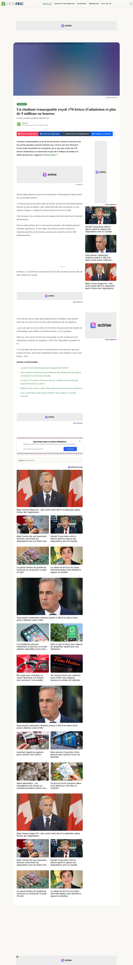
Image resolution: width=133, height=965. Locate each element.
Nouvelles (22, 104)
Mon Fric (25, 123)
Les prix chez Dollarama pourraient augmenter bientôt (44, 368)
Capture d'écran (111, 97)
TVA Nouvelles (29, 460)
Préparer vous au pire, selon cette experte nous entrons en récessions (51, 388)
